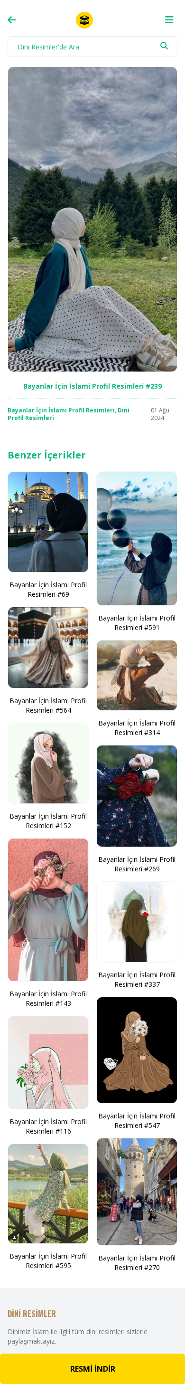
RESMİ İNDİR (92, 1369)
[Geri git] (12, 20)
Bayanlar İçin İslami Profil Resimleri (61, 410)
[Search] (164, 45)
